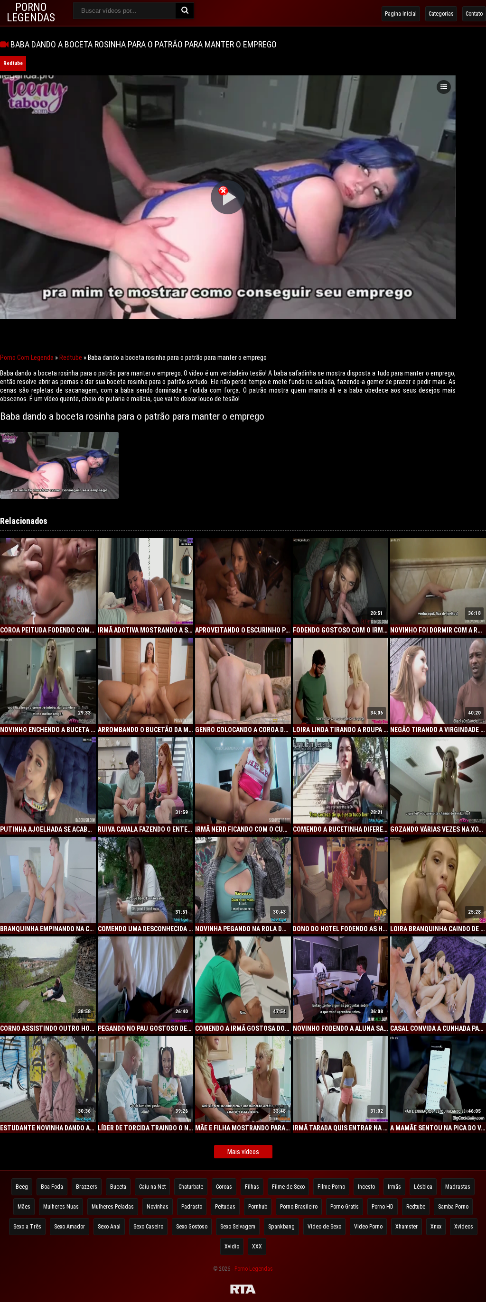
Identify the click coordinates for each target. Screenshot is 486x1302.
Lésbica (423, 1186)
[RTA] (243, 1290)
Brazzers (86, 1186)
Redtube (13, 63)
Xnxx (435, 1226)
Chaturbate (190, 1186)
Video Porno (368, 1226)
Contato (474, 13)
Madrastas (457, 1186)
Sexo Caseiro (148, 1226)
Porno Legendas (253, 1268)
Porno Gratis (344, 1206)
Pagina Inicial (401, 13)
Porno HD (382, 1206)
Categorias (441, 13)
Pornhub (257, 1206)
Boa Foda (52, 1186)
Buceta (118, 1186)
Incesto (366, 1186)
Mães (24, 1206)
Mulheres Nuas (61, 1206)
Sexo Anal (109, 1226)
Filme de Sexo (288, 1186)
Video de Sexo (324, 1226)
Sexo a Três (27, 1226)
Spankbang (281, 1226)
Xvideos (463, 1226)
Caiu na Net (152, 1186)
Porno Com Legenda (27, 357)
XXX (257, 1246)
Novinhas (157, 1206)
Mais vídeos (243, 1151)
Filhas (252, 1186)
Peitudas (225, 1206)
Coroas (224, 1186)
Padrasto (191, 1206)
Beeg (22, 1186)
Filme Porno (331, 1186)
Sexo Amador (69, 1226)
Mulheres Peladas (113, 1206)
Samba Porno (453, 1206)
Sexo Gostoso (191, 1226)
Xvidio (231, 1246)
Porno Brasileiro (299, 1206)
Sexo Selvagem (237, 1226)
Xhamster (406, 1226)
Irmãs (394, 1186)
